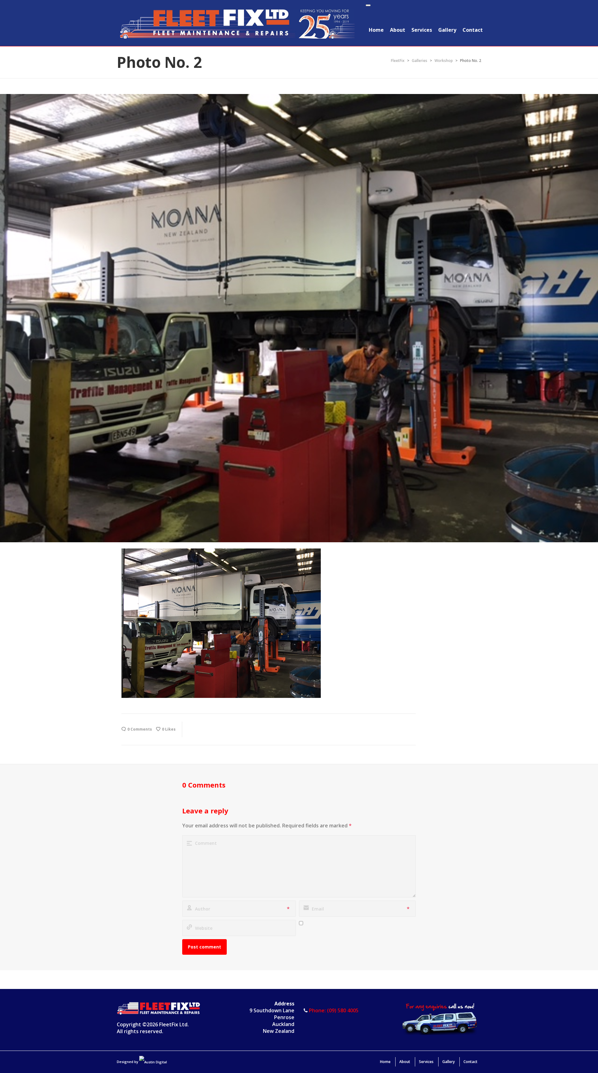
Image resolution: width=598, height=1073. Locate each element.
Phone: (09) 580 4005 (333, 1010)
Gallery (447, 29)
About (397, 29)
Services (421, 29)
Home (376, 29)
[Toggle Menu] (368, 5)
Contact (473, 29)
